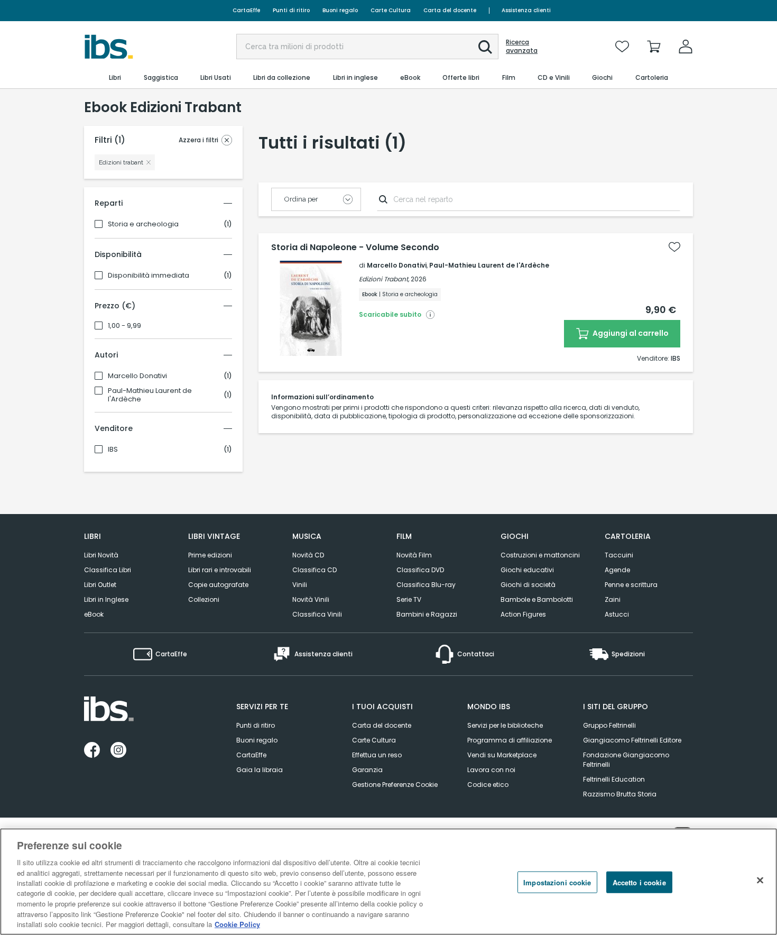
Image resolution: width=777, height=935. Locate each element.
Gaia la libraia (259, 769)
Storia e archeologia (143, 224)
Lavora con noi (491, 769)
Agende (617, 569)
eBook (94, 614)
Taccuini (619, 555)
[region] (388, 881)
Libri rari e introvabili (219, 569)
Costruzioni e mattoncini (540, 555)
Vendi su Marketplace (501, 754)
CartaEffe (246, 10)
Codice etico (487, 784)
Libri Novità (101, 555)
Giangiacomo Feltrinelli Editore (632, 740)
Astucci (617, 614)
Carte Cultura (391, 10)
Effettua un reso (377, 754)
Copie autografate (218, 584)
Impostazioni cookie (557, 882)
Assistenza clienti (526, 10)
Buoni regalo (340, 10)
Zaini (613, 599)
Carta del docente (449, 10)
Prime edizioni (210, 555)
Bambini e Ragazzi (426, 614)
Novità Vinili (310, 599)
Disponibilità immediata (148, 275)
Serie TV (408, 599)
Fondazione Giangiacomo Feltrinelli (626, 759)
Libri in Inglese (106, 599)
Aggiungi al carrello (630, 333)
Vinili (299, 584)
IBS (113, 449)
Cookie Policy (237, 924)
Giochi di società (528, 584)
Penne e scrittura (631, 584)
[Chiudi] (760, 880)
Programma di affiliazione (509, 740)
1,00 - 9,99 (124, 326)
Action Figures (523, 614)
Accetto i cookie (639, 882)
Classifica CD (314, 569)
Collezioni (203, 599)
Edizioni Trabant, (384, 278)
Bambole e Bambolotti (537, 599)
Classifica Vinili (317, 614)
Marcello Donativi (137, 376)
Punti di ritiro (291, 10)
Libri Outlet (100, 584)
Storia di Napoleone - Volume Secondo (355, 247)
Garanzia (367, 769)
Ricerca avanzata (522, 46)
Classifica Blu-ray (426, 584)
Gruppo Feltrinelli (609, 725)
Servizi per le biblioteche (505, 725)
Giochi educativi (527, 569)
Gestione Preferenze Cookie (395, 784)
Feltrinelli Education (614, 779)
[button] (485, 47)
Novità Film (414, 555)
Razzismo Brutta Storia (619, 794)
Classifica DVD (420, 569)
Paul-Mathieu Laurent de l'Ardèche (150, 395)
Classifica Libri (107, 569)
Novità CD (308, 555)
